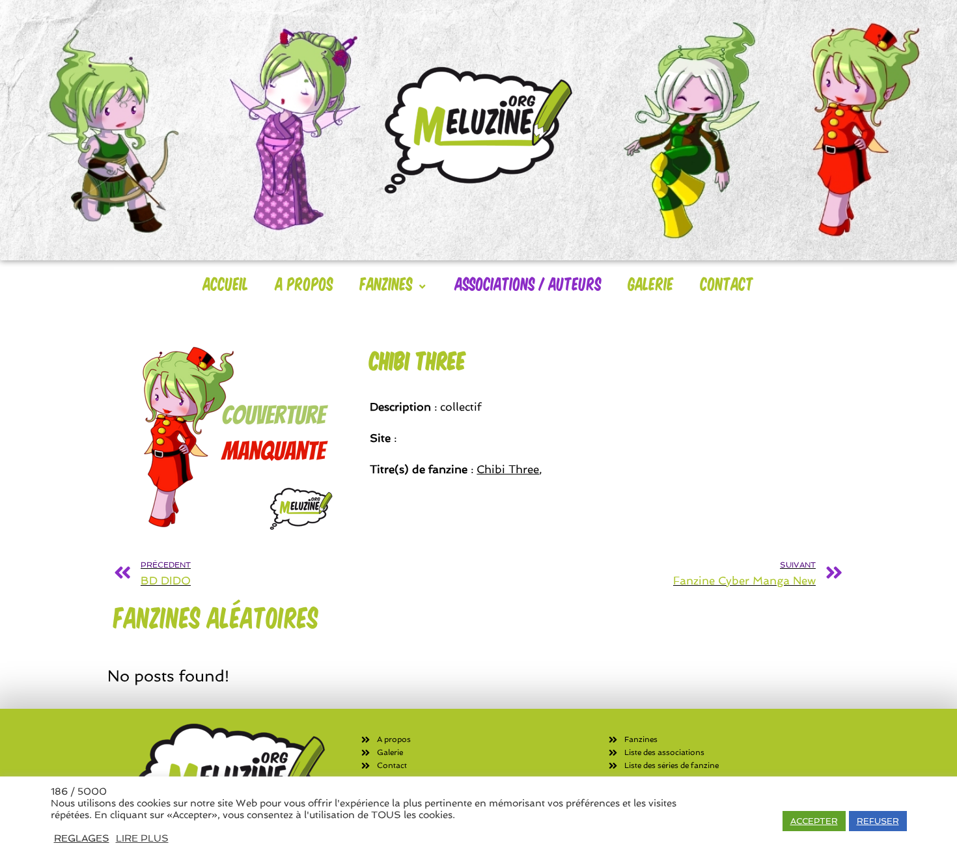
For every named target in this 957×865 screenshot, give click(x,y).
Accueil (226, 283)
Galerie (651, 283)
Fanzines (386, 283)
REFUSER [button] (878, 821)
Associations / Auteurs (528, 283)
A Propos (304, 283)
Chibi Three (508, 469)
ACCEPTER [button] (814, 821)
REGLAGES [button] (81, 838)
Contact (727, 283)
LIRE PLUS (142, 838)
